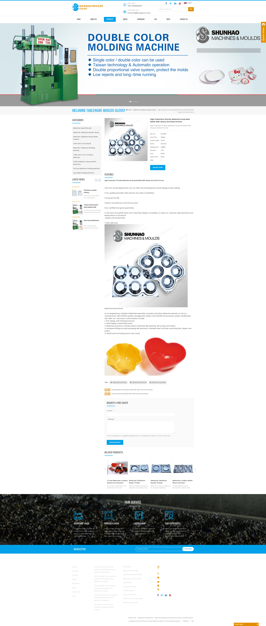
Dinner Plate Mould (129, 595)
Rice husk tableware (91, 220)
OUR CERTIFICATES (172, 523)
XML (192, 621)
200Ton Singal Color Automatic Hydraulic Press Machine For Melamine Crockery (105, 579)
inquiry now (158, 167)
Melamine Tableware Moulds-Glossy (145, 110)
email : (111, 411)
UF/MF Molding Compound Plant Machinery (84, 162)
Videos (125, 19)
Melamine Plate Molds (139, 382)
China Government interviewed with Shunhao (91, 206)
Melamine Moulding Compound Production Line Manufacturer (174, 618)
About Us (75, 571)
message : (112, 419)
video (74, 579)
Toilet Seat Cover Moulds (82, 143)
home (79, 19)
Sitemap (185, 621)
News (168, 19)
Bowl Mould (127, 567)
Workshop (141, 19)
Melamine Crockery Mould (132, 579)
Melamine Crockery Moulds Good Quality (158, 482)
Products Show (111, 523)
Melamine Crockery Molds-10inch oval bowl (139, 482)
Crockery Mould (128, 591)
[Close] (263, 44)
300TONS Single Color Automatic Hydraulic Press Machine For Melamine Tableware (106, 597)
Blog (73, 596)
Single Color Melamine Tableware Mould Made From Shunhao (181, 482)
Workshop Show (81, 523)
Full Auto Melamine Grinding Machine (86, 168)
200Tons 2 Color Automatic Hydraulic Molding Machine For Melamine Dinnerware (105, 569)
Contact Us (76, 592)
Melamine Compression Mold (133, 599)
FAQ (155, 19)
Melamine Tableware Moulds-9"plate (115, 482)
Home (74, 567)
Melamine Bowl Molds (119, 382)
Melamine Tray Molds (158, 382)
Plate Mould (127, 583)
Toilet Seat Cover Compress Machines (83, 156)
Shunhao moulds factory (90, 191)
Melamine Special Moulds (82, 128)
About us (93, 19)
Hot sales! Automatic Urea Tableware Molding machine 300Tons (104, 607)
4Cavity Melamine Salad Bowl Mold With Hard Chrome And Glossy (132, 390)
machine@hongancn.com (138, 13)
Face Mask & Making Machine (83, 173)
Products (75, 575)
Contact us (184, 19)
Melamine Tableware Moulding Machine (84, 149)
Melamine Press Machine (145, 618)
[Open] (263, 32)
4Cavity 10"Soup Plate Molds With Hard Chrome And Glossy (129, 394)
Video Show (140, 523)
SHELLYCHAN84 (165, 589)
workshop (75, 583)
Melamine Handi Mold (130, 603)
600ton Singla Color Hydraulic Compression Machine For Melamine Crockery (104, 588)
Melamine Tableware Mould (132, 575)
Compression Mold (129, 587)
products (110, 19)
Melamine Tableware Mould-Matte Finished (85, 138)
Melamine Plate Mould (130, 571)
